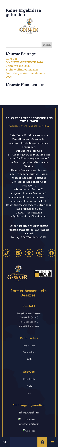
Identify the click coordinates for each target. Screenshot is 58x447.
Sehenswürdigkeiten (29, 413)
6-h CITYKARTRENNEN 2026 (24, 62)
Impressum (29, 346)
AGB (29, 359)
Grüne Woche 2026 (18, 66)
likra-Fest (12, 58)
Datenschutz (29, 352)
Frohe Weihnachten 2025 (22, 69)
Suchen (47, 44)
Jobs (29, 393)
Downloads (29, 379)
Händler (29, 386)
